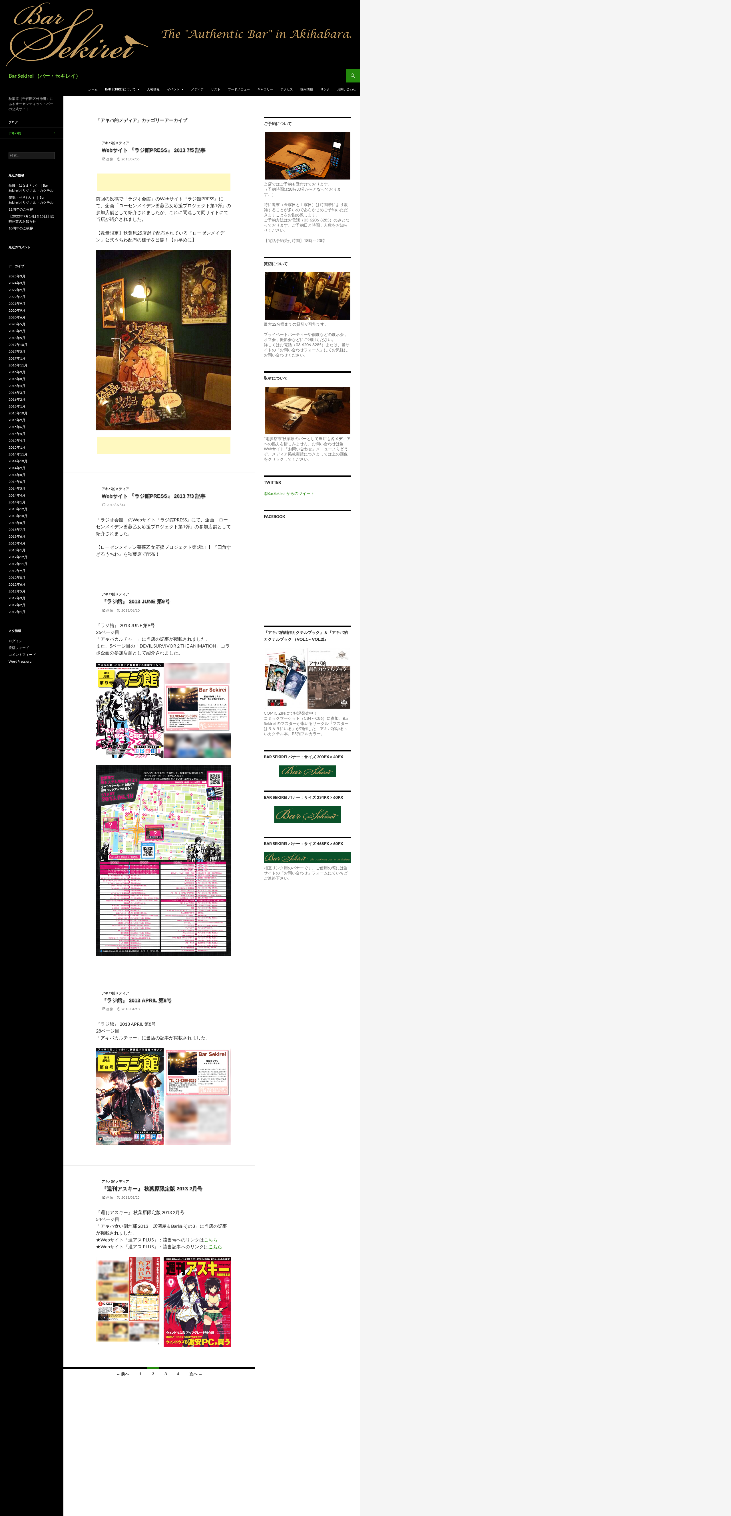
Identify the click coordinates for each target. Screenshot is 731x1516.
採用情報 (306, 89)
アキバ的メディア (115, 143)
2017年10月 (18, 344)
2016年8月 (17, 379)
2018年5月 (17, 338)
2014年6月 (17, 481)
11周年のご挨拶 (21, 209)
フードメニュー (239, 89)
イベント (173, 89)
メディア (197, 89)
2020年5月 (17, 324)
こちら (211, 1239)
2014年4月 (17, 495)
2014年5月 (17, 488)
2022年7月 (17, 297)
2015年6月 (17, 427)
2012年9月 (17, 570)
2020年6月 (17, 317)
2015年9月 (17, 420)
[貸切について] (307, 296)
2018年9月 (17, 331)
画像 (109, 159)
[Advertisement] (163, 182)
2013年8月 (17, 523)
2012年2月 (17, 605)
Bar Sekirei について (120, 89)
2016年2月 (17, 399)
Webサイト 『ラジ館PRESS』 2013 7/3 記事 (154, 496)
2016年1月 (17, 406)
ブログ (13, 122)
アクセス (286, 89)
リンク (325, 89)
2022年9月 (17, 290)
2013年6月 (17, 536)
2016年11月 (18, 365)
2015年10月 (18, 413)
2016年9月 (17, 372)
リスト (215, 89)
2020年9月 (17, 310)
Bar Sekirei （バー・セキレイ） (45, 75)
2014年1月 (17, 502)
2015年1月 (17, 447)
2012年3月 (17, 598)
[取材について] (307, 410)
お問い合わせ (346, 89)
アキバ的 (15, 133)
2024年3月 (17, 283)
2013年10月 (18, 516)
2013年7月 (17, 529)
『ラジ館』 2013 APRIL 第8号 (137, 1000)
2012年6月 (17, 584)
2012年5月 (17, 591)
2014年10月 (18, 461)
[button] (163, 340)
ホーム (93, 89)
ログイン (15, 641)
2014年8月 (17, 475)
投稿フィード (19, 648)
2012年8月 (17, 577)
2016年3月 (17, 392)
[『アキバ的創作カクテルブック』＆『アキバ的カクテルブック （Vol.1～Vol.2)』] (307, 678)
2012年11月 (18, 564)
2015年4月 (17, 440)
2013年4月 (17, 543)
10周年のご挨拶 (21, 228)
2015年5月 (17, 434)
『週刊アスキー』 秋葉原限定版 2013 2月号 (152, 1189)
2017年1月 (17, 358)
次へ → (196, 1373)
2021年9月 (17, 303)
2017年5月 (17, 351)
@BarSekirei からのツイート (289, 493)
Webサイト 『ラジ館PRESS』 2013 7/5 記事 (154, 150)
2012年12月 (18, 557)
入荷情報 (153, 89)
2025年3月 (17, 276)
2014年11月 (18, 454)
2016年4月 (17, 386)
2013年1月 (17, 550)
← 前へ (122, 1373)
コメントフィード (22, 654)
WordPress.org (20, 661)
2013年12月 (18, 509)
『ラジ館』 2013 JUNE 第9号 (136, 601)
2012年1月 (17, 612)
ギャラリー (265, 89)
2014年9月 (17, 468)
